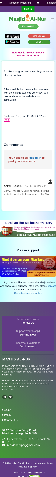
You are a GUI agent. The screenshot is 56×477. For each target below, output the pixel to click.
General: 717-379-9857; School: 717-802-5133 (27, 441)
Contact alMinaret (34, 473)
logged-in (35, 157)
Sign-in (28, 8)
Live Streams (39, 36)
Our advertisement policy (28, 293)
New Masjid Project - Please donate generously (28, 54)
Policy (7, 414)
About (7, 409)
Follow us (28, 26)
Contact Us (11, 420)
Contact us (17, 473)
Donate (39, 42)
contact (51, 285)
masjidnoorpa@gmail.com (23, 445)
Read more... (8, 389)
